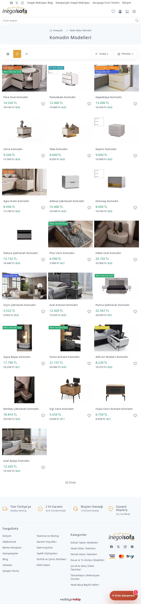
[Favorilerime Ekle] (43, 103)
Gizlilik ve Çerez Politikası (51, 559)
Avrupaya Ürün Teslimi (106, 2)
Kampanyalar (10, 553)
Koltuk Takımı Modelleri (84, 542)
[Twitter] (118, 547)
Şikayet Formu (11, 570)
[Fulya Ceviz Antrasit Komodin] (116, 390)
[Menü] (134, 11)
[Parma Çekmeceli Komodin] (116, 286)
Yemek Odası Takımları (83, 554)
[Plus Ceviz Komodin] (70, 234)
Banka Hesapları (12, 547)
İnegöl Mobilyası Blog (40, 2)
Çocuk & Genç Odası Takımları (82, 567)
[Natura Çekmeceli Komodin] (24, 234)
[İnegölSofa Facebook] (11, 2)
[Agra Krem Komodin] (24, 182)
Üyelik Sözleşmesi (47, 553)
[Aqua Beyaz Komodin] (24, 338)
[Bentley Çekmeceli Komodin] (24, 390)
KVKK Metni (43, 565)
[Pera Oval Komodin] (24, 78)
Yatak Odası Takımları (83, 548)
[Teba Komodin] (70, 130)
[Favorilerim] (112, 11)
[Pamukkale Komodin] (70, 78)
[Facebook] (111, 547)
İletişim (126, 2)
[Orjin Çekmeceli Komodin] (24, 286)
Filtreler (126, 53)
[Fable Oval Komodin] (116, 234)
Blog (5, 559)
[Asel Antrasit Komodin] (70, 286)
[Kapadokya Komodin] (116, 78)
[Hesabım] (120, 11)
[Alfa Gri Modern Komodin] (116, 338)
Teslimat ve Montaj (48, 535)
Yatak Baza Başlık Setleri (84, 584)
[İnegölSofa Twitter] (16, 2)
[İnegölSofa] (15, 10)
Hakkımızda (9, 541)
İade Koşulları (45, 547)
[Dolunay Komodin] (116, 182)
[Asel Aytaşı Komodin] (24, 442)
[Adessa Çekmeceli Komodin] (70, 182)
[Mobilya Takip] (71, 599)
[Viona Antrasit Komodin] (70, 338)
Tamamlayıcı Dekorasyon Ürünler (85, 577)
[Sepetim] (126, 11)
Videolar (7, 565)
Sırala (102, 53)
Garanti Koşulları (47, 541)
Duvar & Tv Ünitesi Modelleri (87, 560)
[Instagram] (125, 547)
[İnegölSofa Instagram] (22, 2)
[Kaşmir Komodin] (116, 130)
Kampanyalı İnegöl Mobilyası (73, 2)
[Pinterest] (132, 547)
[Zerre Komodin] (24, 130)
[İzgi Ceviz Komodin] (70, 390)
